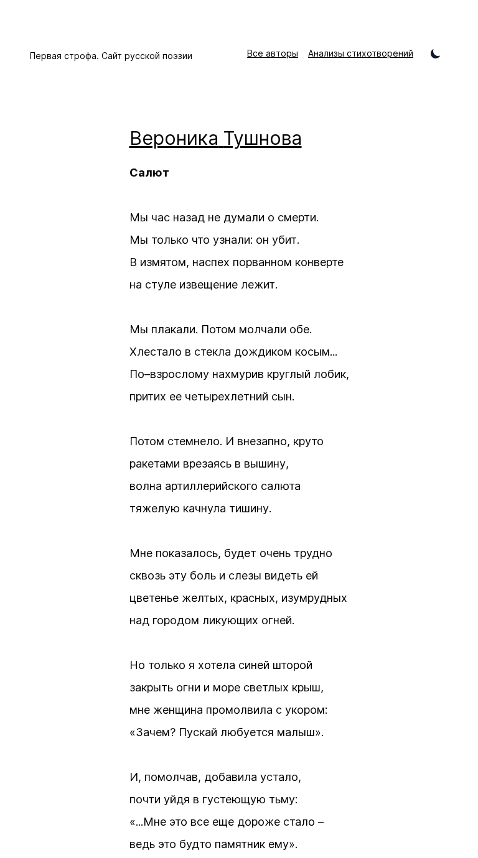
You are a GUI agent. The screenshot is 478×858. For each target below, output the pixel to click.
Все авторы (272, 53)
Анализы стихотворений (360, 53)
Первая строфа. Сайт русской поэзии (111, 55)
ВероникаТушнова (215, 138)
